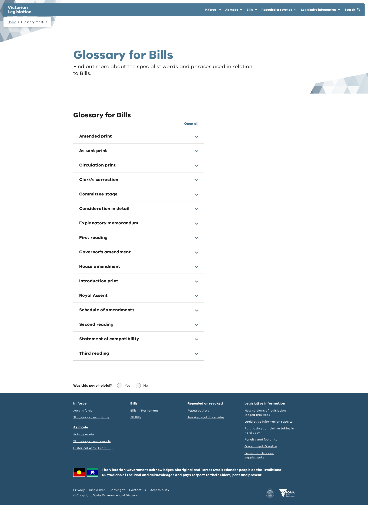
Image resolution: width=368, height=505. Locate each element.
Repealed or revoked (205, 403)
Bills (134, 403)
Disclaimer (97, 490)
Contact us (137, 490)
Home (12, 22)
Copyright (117, 490)
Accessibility (160, 490)
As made (80, 427)
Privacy (79, 490)
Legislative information (264, 403)
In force (79, 403)
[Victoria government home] (287, 493)
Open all (191, 123)
